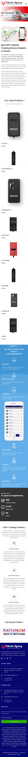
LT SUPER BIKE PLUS (6, 169)
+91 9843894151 (8, 701)
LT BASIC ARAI (5, 235)
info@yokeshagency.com (12, 675)
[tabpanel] (14, 224)
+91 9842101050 (8, 680)
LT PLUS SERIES (5, 260)
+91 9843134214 (8, 700)
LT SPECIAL (4, 143)
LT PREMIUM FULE (6, 210)
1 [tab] (14, 340)
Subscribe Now (14, 721)
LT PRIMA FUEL (5, 311)
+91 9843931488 (8, 678)
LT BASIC (3, 336)
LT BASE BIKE (4, 286)
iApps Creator (17, 754)
